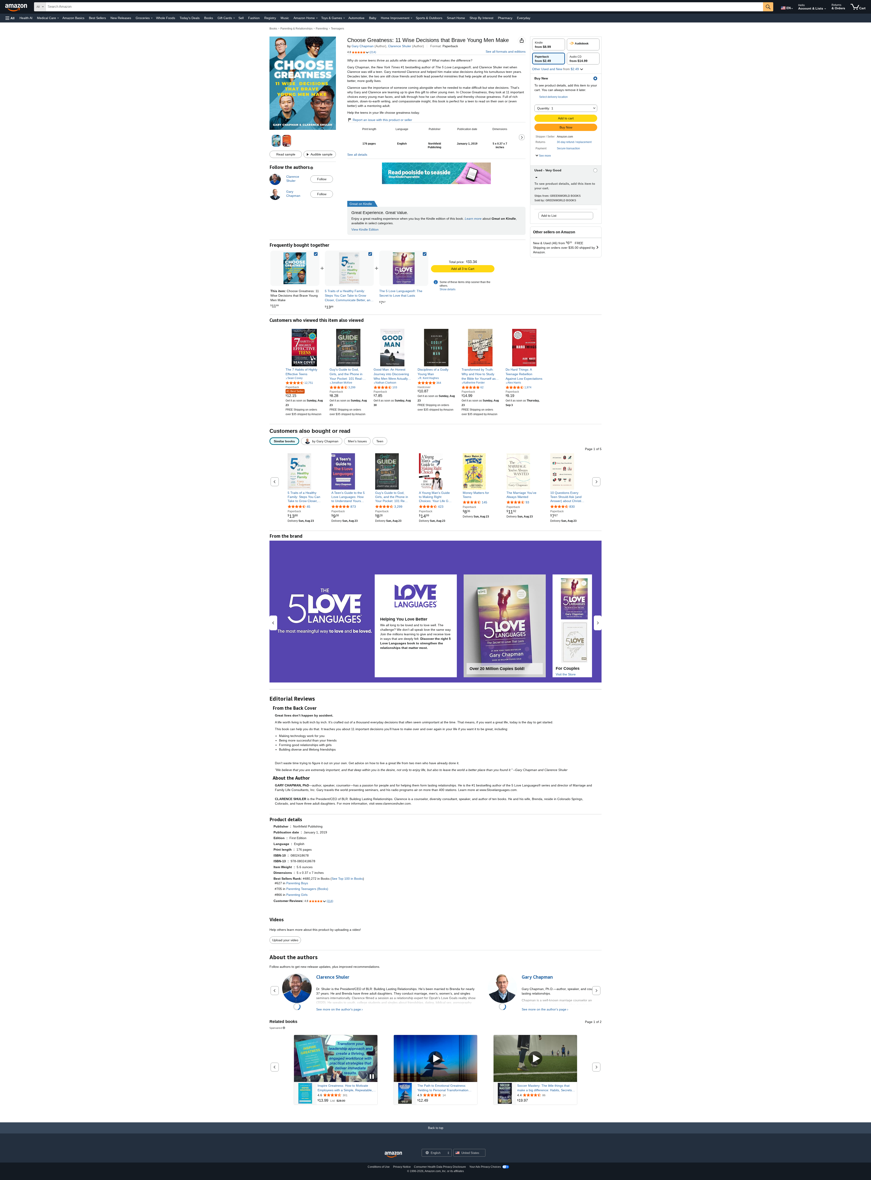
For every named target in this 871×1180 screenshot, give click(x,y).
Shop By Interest (481, 18)
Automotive (356, 18)
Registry (270, 18)
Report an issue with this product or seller (382, 120)
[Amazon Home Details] (317, 18)
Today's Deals (190, 18)
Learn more (473, 218)
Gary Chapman (363, 46)
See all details (357, 154)
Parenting (322, 28)
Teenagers (337, 28)
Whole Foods (165, 18)
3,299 (398, 506)
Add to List (548, 215)
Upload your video (285, 940)
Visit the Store (566, 674)
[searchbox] (404, 6)
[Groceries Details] (152, 18)
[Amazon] (16, 6)
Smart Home (456, 18)
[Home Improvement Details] (411, 18)
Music (285, 18)
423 (440, 506)
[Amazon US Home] (393, 1154)
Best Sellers (97, 18)
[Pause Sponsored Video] (372, 1077)
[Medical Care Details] (58, 18)
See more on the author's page (338, 1009)
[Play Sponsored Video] (435, 1058)
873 (353, 506)
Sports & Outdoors (429, 18)
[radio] (548, 44)
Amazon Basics (73, 18)
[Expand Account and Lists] (825, 8)
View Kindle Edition (365, 229)
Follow (321, 179)
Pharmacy (505, 18)
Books (208, 18)
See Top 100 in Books (347, 878)
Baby (372, 18)
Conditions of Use (379, 1166)
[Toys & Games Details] (344, 18)
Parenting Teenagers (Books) (307, 889)
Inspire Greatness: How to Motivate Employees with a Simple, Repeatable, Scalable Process (345, 1088)
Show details (447, 289)
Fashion (254, 18)
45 (308, 506)
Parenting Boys (297, 883)
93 (527, 502)
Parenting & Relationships (296, 28)
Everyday (523, 18)
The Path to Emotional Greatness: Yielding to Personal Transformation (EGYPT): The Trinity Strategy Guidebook (442, 1088)
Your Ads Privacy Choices (485, 1166)
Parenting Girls (297, 895)
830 (572, 506)
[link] (349, 268)
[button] (10, 18)
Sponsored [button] (275, 1027)
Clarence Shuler (399, 46)
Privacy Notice (402, 1166)
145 (484, 502)
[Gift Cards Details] (234, 18)
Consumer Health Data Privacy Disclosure (440, 1166)
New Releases (120, 18)
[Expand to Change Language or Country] (792, 8)
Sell (241, 18)
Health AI (26, 18)
